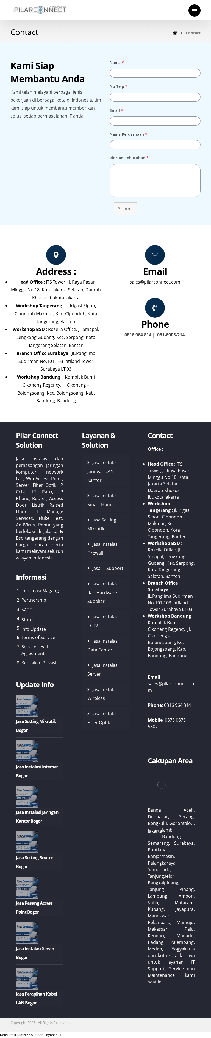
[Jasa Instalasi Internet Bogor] (27, 751)
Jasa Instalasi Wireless (103, 693)
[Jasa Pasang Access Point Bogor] (27, 888)
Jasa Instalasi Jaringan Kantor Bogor (37, 816)
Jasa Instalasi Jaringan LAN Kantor (103, 471)
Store (27, 620)
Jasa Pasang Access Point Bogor (34, 907)
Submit (125, 209)
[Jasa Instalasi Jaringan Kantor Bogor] (27, 797)
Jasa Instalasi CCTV (103, 621)
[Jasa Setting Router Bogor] (27, 842)
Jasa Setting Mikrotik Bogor (36, 725)
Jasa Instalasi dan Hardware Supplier (103, 592)
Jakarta (155, 831)
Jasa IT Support (107, 568)
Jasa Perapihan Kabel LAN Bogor (36, 998)
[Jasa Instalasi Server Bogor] (27, 933)
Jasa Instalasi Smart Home (103, 500)
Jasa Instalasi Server (103, 669)
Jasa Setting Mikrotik (101, 524)
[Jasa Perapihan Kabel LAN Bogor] (27, 979)
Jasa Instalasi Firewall (103, 548)
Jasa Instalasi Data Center (103, 645)
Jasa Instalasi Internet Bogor (37, 771)
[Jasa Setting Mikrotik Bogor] (27, 706)
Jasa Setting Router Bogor (34, 862)
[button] (31, 1035)
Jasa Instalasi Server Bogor (35, 952)
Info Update (33, 629)
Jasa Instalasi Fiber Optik (103, 718)
